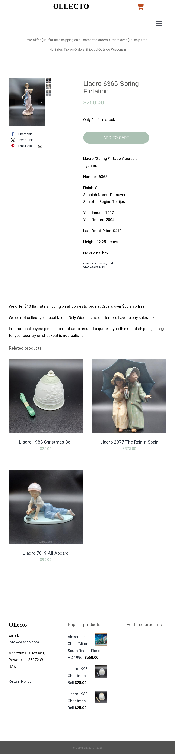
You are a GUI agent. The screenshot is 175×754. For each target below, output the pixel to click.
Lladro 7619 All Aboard (46, 553)
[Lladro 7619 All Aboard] (46, 473)
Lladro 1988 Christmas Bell (46, 442)
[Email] (40, 146)
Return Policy (20, 681)
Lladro (111, 263)
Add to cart (116, 137)
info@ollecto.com (24, 642)
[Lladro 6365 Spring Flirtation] (27, 102)
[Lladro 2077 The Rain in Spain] (129, 362)
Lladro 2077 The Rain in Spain (129, 442)
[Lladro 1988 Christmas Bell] (46, 362)
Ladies (102, 263)
